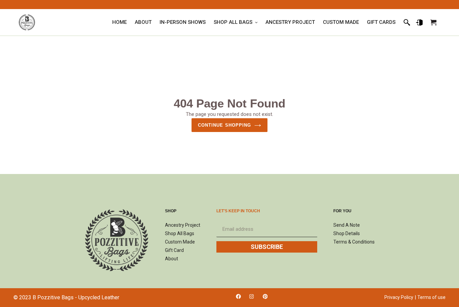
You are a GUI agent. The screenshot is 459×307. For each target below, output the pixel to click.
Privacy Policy (398, 297)
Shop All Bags (179, 233)
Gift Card (174, 250)
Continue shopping (224, 125)
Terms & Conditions (354, 242)
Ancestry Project (182, 225)
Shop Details (346, 233)
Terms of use (431, 297)
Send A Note (346, 225)
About (171, 258)
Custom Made (180, 242)
